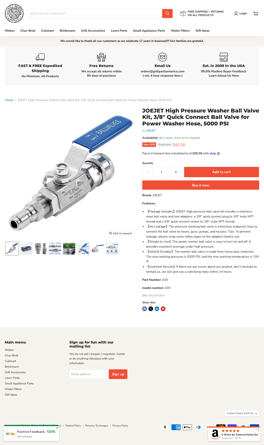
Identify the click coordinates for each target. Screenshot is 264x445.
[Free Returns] (101, 65)
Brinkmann (67, 31)
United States (240, 413)
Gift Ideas (203, 31)
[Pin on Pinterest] (163, 308)
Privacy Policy (120, 425)
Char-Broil (27, 31)
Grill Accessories (93, 31)
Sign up (118, 374)
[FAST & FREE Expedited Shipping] (40, 65)
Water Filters (180, 31)
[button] (241, 13)
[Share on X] (150, 308)
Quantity (147, 163)
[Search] (167, 13)
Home (9, 100)
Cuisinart (47, 31)
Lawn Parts (119, 31)
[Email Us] (162, 65)
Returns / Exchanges (96, 425)
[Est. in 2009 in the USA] (224, 65)
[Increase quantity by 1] (176, 172)
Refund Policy (73, 425)
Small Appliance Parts (149, 31)
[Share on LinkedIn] (157, 308)
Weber (10, 31)
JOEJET (151, 131)
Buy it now (200, 185)
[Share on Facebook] (144, 308)
